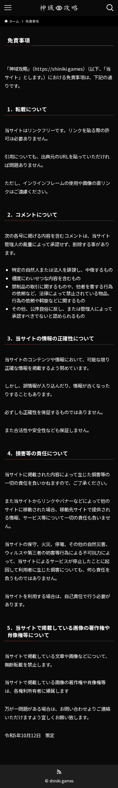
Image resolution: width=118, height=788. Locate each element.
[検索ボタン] (110, 8)
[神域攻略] (59, 8)
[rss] (59, 772)
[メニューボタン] (8, 8)
